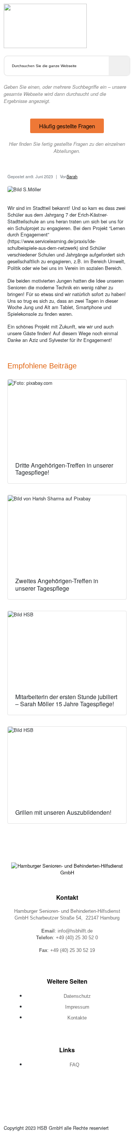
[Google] (92, 1091)
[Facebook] (41, 1091)
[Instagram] (67, 1091)
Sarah (72, 176)
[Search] (119, 65)
